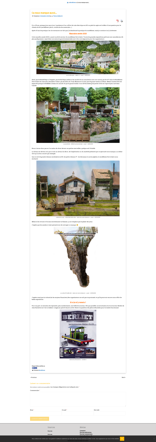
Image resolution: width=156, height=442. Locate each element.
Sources (50, 431)
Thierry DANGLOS (58, 16)
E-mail (64, 410)
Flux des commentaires (86, 434)
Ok (122, 438)
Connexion (82, 430)
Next (123, 377)
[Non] (154, 439)
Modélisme (73, 2)
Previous (34, 377)
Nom (32, 410)
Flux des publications (85, 432)
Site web (96, 410)
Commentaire (35, 390)
